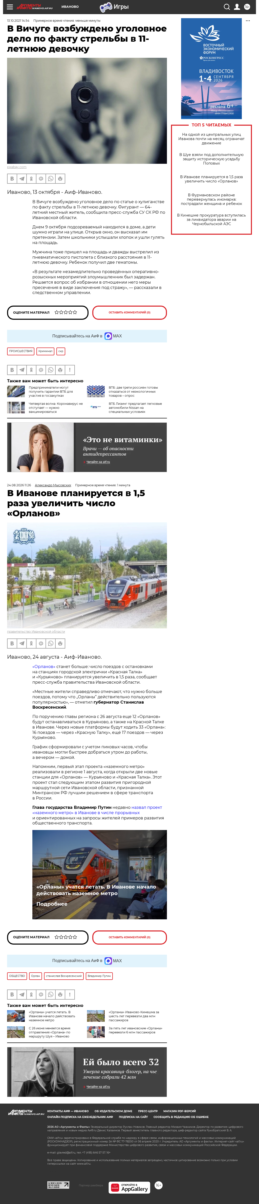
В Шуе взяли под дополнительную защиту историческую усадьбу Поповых (211, 159)
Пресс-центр (148, 1111)
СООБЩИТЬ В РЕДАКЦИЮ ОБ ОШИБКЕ (181, 1117)
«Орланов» (43, 666)
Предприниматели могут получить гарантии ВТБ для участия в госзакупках (51, 391)
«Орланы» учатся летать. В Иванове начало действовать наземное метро (96, 890)
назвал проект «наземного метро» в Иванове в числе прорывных (97, 810)
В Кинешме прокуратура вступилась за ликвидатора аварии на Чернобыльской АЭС (211, 219)
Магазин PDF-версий (179, 1111)
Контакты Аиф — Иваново (68, 1111)
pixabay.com (17, 167)
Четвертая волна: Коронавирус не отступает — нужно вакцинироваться (56, 408)
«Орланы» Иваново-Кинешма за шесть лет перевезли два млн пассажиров (134, 1016)
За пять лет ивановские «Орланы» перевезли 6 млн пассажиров (135, 1030)
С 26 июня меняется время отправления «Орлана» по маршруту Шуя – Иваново (49, 1032)
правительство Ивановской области (36, 631)
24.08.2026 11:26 (19, 485)
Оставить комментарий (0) (129, 312)
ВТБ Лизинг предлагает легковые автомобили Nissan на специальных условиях (135, 408)
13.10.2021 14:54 (18, 20)
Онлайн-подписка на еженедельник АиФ (80, 1117)
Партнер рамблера (91, 1185)
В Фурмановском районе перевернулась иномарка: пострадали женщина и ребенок (211, 199)
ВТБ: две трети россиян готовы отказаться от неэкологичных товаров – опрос (133, 391)
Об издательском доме (113, 1111)
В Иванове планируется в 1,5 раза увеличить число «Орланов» (211, 179)
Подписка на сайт (133, 1117)
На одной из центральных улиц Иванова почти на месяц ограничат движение (211, 138)
